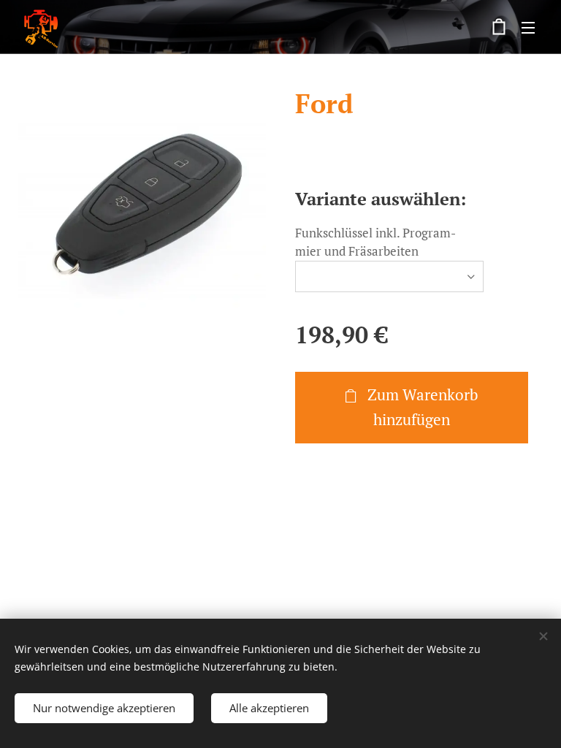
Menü (528, 27)
